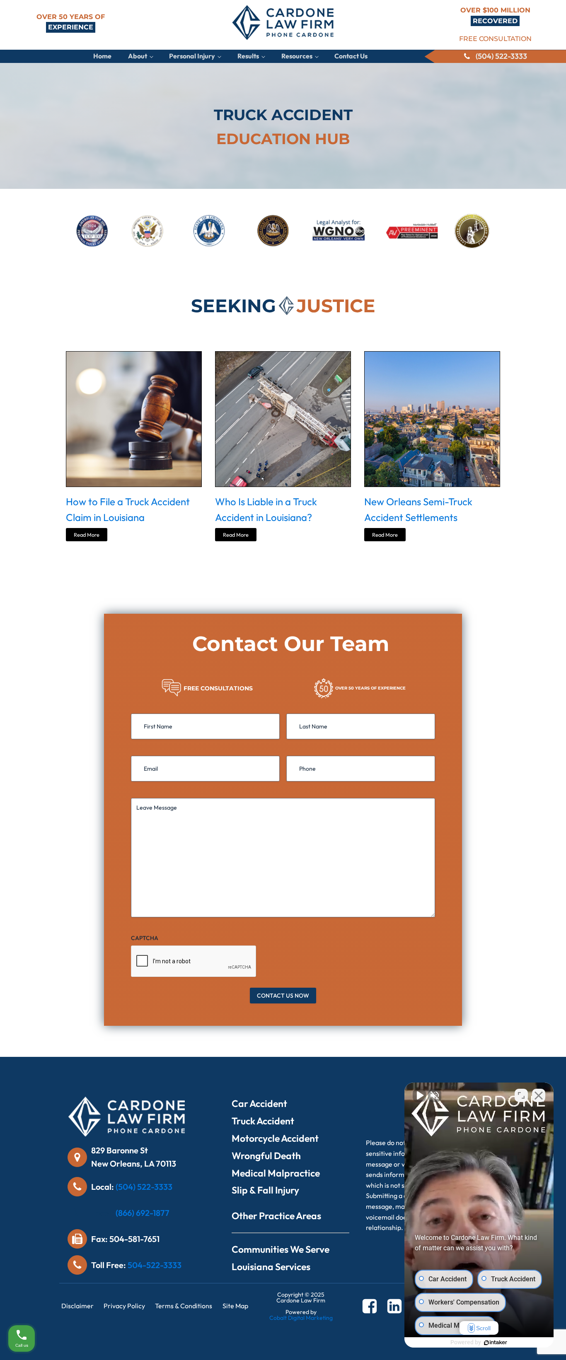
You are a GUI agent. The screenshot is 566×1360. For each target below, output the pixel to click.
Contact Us (351, 56)
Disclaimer (77, 1306)
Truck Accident (263, 1121)
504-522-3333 (154, 1265)
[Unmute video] (419, 1095)
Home (102, 56)
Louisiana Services (271, 1267)
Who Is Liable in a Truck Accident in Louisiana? (266, 509)
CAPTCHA (144, 938)
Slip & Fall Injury (265, 1190)
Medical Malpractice (276, 1173)
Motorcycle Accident (275, 1138)
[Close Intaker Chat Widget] (538, 1095)
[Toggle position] (521, 1095)
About (137, 56)
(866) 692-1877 (142, 1213)
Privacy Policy (124, 1306)
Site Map (235, 1306)
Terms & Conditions (183, 1306)
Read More (86, 534)
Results (248, 56)
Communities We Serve (280, 1249)
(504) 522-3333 (144, 1187)
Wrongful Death (266, 1156)
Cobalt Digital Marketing (301, 1317)
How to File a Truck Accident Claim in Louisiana (128, 509)
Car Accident (259, 1103)
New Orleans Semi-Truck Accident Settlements (418, 509)
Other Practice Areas (276, 1216)
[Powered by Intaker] (495, 1342)
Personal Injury (192, 56)
